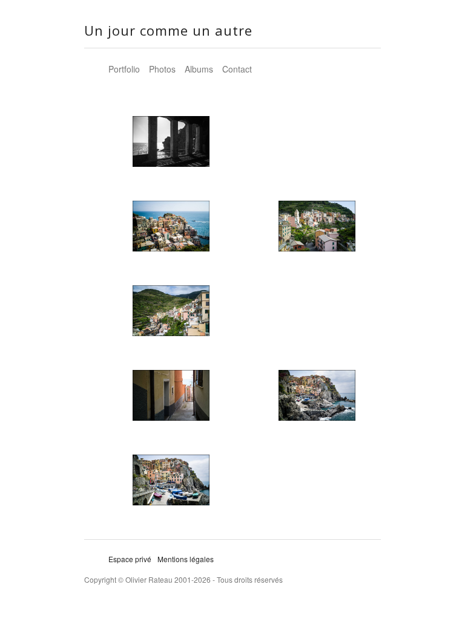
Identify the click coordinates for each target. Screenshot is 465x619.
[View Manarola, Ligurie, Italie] (171, 145)
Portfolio (124, 69)
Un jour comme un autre (168, 30)
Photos (162, 69)
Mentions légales (185, 559)
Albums (199, 69)
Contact (237, 69)
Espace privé (129, 559)
